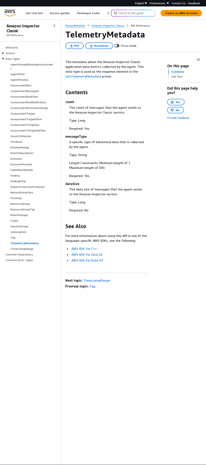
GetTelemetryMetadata (83, 76)
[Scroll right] (107, 13)
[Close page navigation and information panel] (198, 59)
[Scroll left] (22, 13)
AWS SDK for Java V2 (86, 254)
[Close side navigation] (54, 26)
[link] (140, 26)
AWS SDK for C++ (84, 249)
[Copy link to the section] (62, 92)
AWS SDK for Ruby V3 (87, 260)
